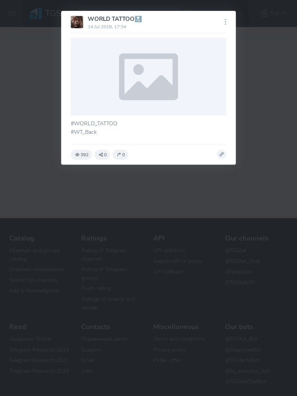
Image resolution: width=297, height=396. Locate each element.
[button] (221, 154)
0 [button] (105, 155)
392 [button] (84, 155)
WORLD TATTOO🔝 (115, 19)
